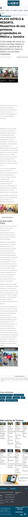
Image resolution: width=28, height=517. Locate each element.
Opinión (7, 501)
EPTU (11, 10)
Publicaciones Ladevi (18, 493)
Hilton (2, 400)
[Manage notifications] (25, 514)
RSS (21, 515)
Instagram (12, 497)
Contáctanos (19, 512)
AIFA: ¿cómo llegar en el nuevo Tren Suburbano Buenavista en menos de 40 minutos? (18, 463)
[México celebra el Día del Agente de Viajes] (25, 423)
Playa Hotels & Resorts (6, 395)
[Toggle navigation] (3, 8)
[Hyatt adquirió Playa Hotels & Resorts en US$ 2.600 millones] (3, 423)
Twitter (11, 492)
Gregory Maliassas (18, 395)
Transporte (7, 494)
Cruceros (7, 499)
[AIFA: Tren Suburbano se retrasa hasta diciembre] (3, 450)
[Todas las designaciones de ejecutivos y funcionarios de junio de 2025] (10, 450)
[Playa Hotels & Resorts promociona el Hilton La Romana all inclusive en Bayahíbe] (10, 423)
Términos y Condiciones (5, 514)
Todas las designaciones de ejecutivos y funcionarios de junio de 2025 (12, 460)
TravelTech (7, 492)
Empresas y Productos (11, 400)
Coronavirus (16, 397)
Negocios (21, 10)
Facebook (12, 494)
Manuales (15, 10)
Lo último (7, 10)
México (2, 397)
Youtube (12, 501)
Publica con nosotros (19, 508)
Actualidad (2, 492)
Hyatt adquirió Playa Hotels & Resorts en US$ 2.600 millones (2, 432)
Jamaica (9, 397)
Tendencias (7, 497)
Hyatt (23, 397)
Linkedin (12, 499)
